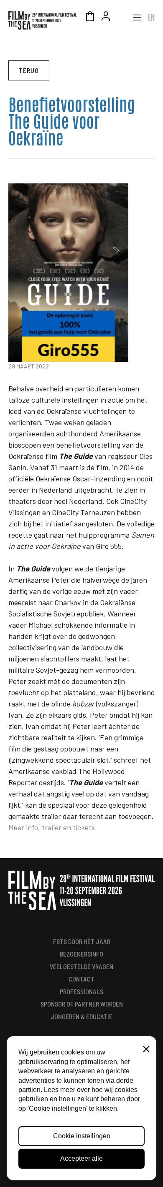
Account (105, 17)
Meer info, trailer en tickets (51, 827)
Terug (29, 70)
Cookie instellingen (81, 1135)
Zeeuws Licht (121, 17)
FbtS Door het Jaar (81, 941)
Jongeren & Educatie (81, 1016)
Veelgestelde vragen (81, 966)
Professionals (81, 991)
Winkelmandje (90, 17)
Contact (81, 979)
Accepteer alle (81, 1158)
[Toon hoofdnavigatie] (137, 17)
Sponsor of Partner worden (82, 1004)
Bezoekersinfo (81, 954)
